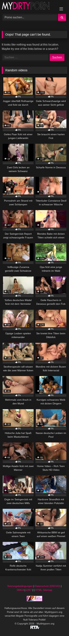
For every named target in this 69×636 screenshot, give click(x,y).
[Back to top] (58, 625)
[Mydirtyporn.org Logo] (28, 6)
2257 (29, 590)
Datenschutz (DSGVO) (47, 586)
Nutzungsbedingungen (20, 586)
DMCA (20, 590)
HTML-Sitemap (43, 590)
